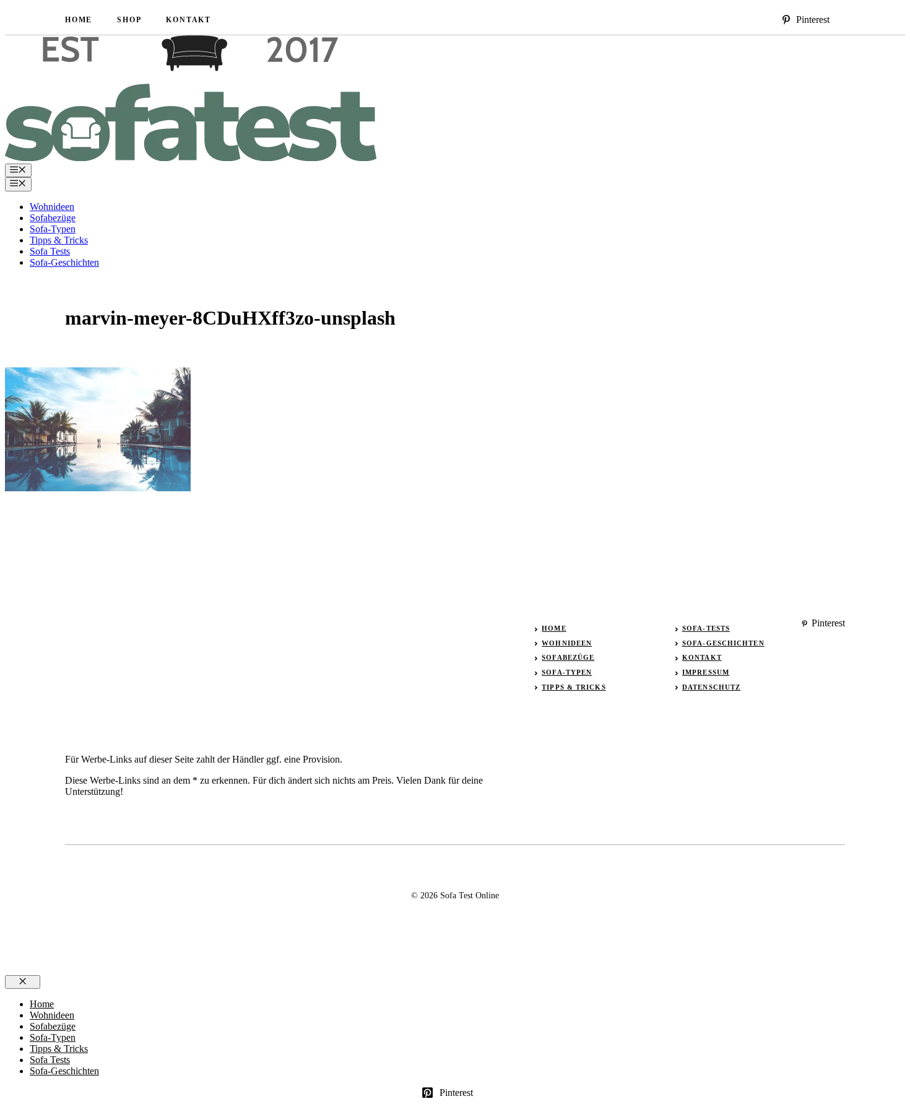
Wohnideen (52, 206)
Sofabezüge (53, 217)
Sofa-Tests (706, 628)
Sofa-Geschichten (64, 262)
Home (78, 19)
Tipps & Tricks (59, 240)
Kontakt (188, 19)
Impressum (705, 672)
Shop (129, 19)
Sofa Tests (50, 251)
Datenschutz (711, 687)
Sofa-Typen (53, 229)
